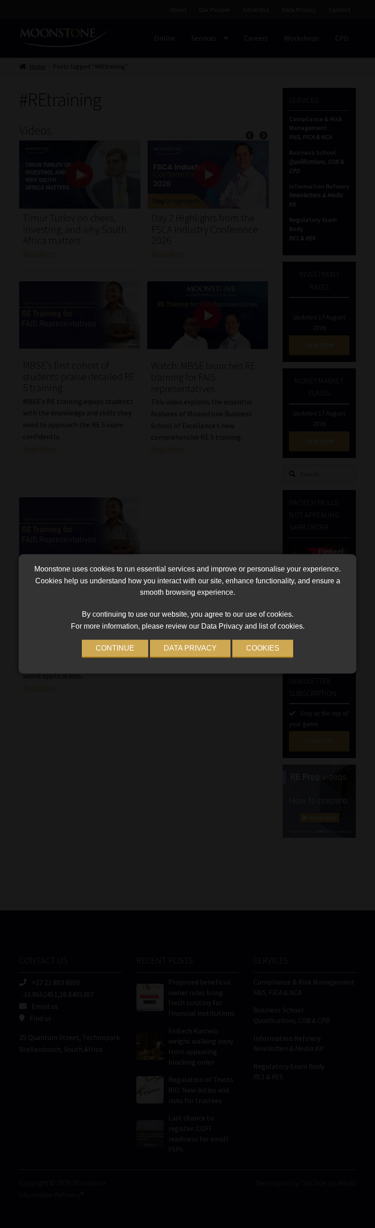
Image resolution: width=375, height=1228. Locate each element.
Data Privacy (190, 648)
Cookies (262, 648)
